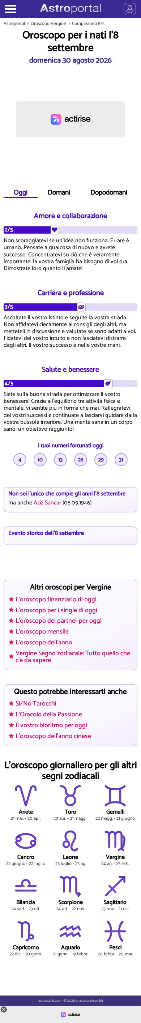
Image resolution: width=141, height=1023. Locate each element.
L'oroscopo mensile (42, 632)
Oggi (20, 192)
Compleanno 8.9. (88, 23)
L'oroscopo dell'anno (44, 643)
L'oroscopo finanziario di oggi (56, 599)
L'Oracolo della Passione (49, 714)
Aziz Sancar (47, 503)
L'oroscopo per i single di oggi (56, 610)
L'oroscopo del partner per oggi (59, 621)
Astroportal (14, 23)
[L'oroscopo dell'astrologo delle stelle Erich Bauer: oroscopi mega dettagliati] (70, 9)
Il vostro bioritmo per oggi (51, 725)
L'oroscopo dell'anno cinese (53, 736)
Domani (59, 192)
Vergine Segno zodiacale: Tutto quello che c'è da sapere (73, 656)
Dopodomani (108, 192)
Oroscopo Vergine (48, 23)
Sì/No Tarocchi (36, 704)
